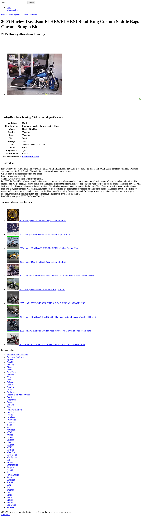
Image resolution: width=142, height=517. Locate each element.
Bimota (10, 367)
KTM (9, 432)
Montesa (10, 450)
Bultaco (10, 382)
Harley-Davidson (14, 410)
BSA (9, 377)
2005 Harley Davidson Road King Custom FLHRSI (42, 220)
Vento (9, 495)
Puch (9, 472)
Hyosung (11, 422)
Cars (9, 7)
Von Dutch (11, 505)
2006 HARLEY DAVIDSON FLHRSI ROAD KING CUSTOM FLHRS (52, 344)
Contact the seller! (30, 156)
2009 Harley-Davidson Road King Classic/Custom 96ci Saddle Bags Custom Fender (56, 275)
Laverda (10, 440)
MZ (8, 460)
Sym (9, 485)
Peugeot (10, 467)
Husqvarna (11, 420)
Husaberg (11, 417)
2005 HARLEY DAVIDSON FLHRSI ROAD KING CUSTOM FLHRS (52, 303)
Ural (9, 492)
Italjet (9, 427)
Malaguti (10, 445)
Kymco (10, 435)
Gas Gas (10, 405)
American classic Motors (17, 354)
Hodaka (10, 412)
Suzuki (10, 482)
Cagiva (10, 385)
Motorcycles (12, 10)
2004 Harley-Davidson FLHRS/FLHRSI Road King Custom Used (48, 248)
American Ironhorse (15, 357)
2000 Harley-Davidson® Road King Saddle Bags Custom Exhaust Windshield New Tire (58, 317)
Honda (10, 415)
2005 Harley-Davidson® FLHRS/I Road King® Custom (44, 234)
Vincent (10, 502)
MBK (9, 447)
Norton (10, 462)
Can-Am (10, 387)
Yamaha (10, 507)
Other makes (12, 465)
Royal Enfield (13, 475)
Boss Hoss (11, 372)
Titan (9, 487)
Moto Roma (12, 455)
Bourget (10, 374)
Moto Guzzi (12, 452)
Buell (9, 380)
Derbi (9, 397)
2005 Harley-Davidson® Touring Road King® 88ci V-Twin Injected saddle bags (55, 331)
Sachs (9, 477)
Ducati (9, 402)
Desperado (11, 400)
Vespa (9, 497)
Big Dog (10, 364)
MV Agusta (12, 457)
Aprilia (10, 359)
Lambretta (11, 437)
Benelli (10, 362)
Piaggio (10, 470)
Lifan (9, 442)
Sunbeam (11, 480)
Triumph (10, 490)
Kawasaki (11, 430)
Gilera (9, 407)
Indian (9, 425)
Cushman (11, 392)
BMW (9, 369)
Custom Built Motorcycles (18, 395)
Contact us (5, 514)
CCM (9, 390)
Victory (10, 500)
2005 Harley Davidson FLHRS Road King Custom (42, 289)
